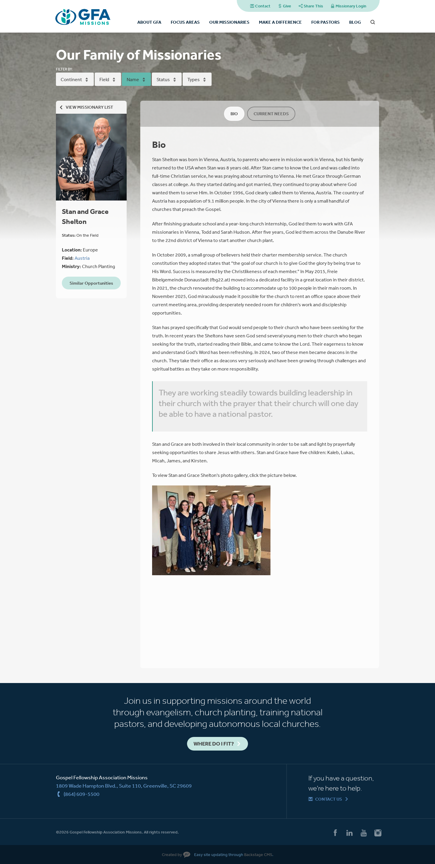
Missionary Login (351, 6)
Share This (313, 6)
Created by (172, 854)
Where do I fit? (214, 743)
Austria (82, 258)
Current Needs (271, 113)
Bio (234, 113)
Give (287, 6)
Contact (262, 6)
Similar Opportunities (91, 283)
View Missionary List (89, 107)
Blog (355, 22)
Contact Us (328, 799)
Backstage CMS (258, 854)
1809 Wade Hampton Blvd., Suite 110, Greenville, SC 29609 (124, 785)
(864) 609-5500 (81, 794)
